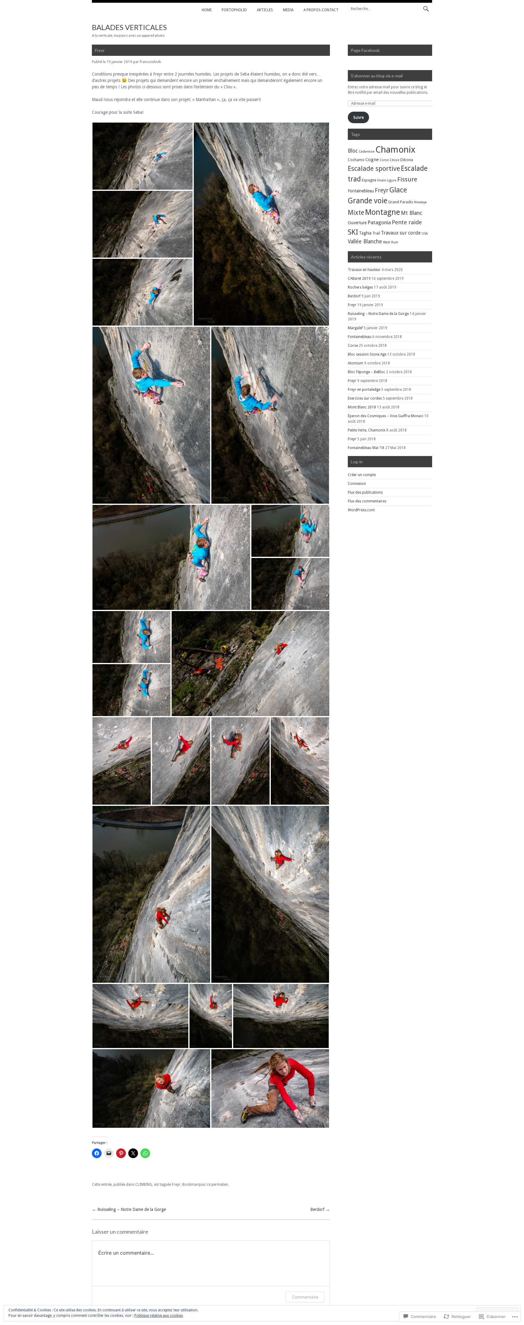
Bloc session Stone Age (367, 354)
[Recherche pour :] (390, 8)
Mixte (356, 212)
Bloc (353, 151)
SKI (353, 232)
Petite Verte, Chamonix (366, 430)
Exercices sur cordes (365, 398)
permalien (219, 1184)
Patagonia (379, 222)
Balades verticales (129, 27)
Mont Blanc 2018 (362, 407)
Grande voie (367, 200)
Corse (384, 160)
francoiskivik (150, 62)
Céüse (394, 160)
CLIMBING (143, 1184)
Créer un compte (362, 475)
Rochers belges (360, 287)
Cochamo (356, 159)
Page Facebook (365, 50)
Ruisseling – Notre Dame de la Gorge (129, 1209)
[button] (142, 156)
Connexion (357, 484)
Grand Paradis (400, 202)
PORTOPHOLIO (234, 10)
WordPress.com (361, 510)
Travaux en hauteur (364, 270)
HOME (207, 10)
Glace (398, 190)
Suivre (358, 117)
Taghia (365, 233)
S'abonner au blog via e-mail (377, 75)
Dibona (406, 159)
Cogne (372, 159)
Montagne (382, 212)
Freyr (176, 1184)
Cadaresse (367, 152)
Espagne (369, 180)
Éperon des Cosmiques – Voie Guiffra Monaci (385, 416)
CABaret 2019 (359, 278)
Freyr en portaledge (364, 389)
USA (425, 233)
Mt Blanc (411, 213)
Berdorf (320, 1209)
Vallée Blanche (365, 241)
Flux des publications (365, 492)
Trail (376, 233)
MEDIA (288, 10)
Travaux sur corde (401, 233)
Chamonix (395, 149)
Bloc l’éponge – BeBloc (366, 372)
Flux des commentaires (367, 501)
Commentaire (305, 1297)
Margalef (355, 328)
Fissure (407, 179)
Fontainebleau (361, 190)
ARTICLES (265, 10)
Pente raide (407, 222)
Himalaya (420, 202)
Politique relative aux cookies (158, 1315)
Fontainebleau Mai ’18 (366, 448)
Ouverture (357, 222)
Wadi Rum (390, 242)
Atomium (355, 363)
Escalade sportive (374, 168)
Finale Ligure (386, 180)
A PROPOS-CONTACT (321, 10)
